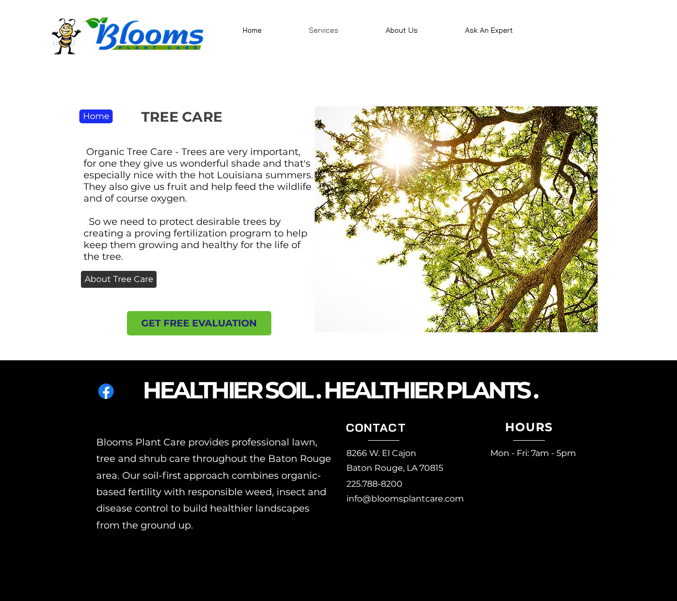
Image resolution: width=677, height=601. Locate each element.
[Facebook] (106, 391)
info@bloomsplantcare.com (405, 499)
